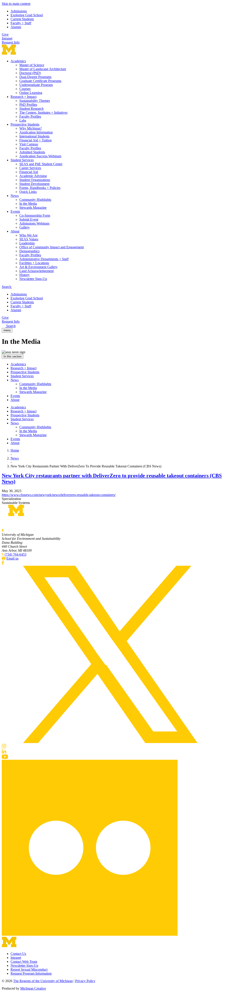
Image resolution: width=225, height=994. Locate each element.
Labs (22, 120)
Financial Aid (28, 172)
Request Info (11, 42)
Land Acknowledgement (36, 271)
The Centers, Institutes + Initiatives (43, 112)
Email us (12, 558)
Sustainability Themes (34, 101)
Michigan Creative (33, 988)
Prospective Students (25, 124)
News (15, 196)
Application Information (36, 132)
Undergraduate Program (36, 85)
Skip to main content (16, 3)
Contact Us (18, 954)
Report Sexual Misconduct (29, 969)
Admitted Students (32, 152)
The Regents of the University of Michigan (43, 981)
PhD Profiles (28, 104)
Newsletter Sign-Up (33, 279)
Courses (25, 89)
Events (15, 211)
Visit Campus (28, 144)
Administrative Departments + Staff (44, 259)
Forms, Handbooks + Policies (39, 188)
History (24, 275)
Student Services (22, 160)
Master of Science (31, 65)
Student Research (31, 108)
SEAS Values (28, 239)
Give (5, 34)
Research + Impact (23, 97)
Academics (18, 61)
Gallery (24, 227)
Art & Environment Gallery (38, 267)
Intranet (7, 38)
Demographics (29, 251)
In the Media (28, 203)
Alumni (16, 27)
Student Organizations (34, 180)
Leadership (27, 243)
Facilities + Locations (34, 263)
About (15, 231)
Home (15, 450)
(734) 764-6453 (15, 554)
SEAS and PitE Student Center (40, 164)
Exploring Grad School (27, 15)
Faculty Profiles (30, 116)
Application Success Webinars (40, 156)
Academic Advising (33, 176)
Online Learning (30, 93)
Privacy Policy (85, 981)
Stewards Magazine (33, 207)
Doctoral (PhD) (30, 73)
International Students (34, 136)
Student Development (34, 184)
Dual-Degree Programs (35, 77)
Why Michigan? (30, 128)
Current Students (22, 19)
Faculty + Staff (21, 23)
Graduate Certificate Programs (40, 81)
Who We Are (28, 235)
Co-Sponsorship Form (34, 215)
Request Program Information (31, 973)
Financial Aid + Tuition (35, 140)
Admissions (19, 11)
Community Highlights (35, 199)
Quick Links (28, 192)
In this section (13, 356)
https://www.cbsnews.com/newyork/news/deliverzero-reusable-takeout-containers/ (59, 495)
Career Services (30, 168)
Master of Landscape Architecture (42, 69)
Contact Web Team (24, 961)
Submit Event (28, 219)
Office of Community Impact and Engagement (51, 247)
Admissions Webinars (34, 223)
